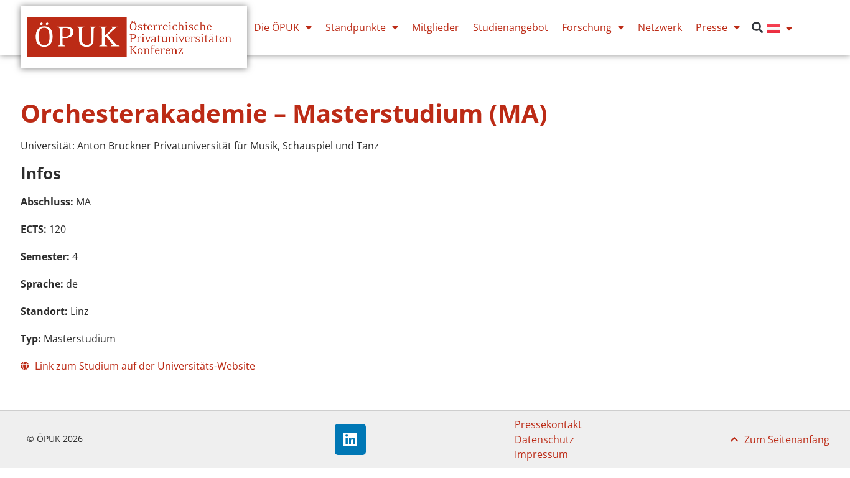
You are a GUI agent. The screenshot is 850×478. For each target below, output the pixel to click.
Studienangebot (510, 27)
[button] (757, 27)
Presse (711, 27)
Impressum (541, 454)
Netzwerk (660, 27)
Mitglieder (435, 27)
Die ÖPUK (276, 27)
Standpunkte (355, 27)
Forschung (587, 27)
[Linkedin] (350, 439)
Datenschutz (544, 439)
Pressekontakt (548, 424)
